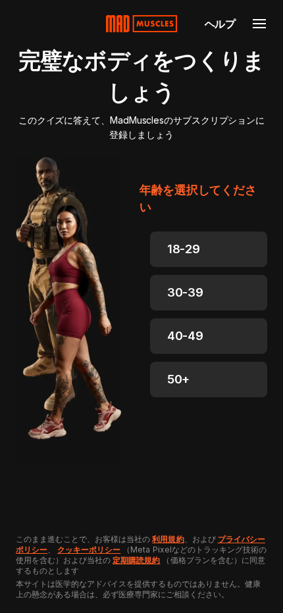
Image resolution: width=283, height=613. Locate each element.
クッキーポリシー (88, 549)
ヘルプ (220, 23)
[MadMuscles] (141, 23)
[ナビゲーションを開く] (259, 24)
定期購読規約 (136, 560)
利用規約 (168, 539)
